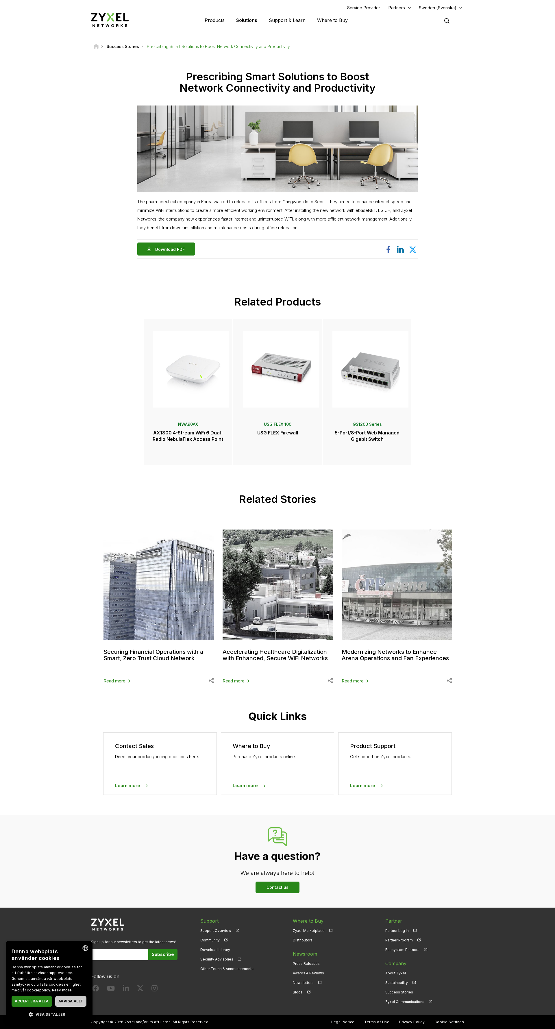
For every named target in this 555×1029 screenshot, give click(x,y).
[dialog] (49, 982)
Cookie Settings (449, 1022)
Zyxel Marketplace (309, 930)
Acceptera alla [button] (32, 1001)
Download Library (215, 949)
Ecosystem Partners (402, 949)
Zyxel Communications (404, 1002)
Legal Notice (343, 1022)
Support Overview (215, 930)
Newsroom (305, 954)
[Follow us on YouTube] (111, 989)
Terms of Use (376, 1022)
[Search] (447, 21)
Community (210, 940)
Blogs (298, 992)
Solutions (246, 20)
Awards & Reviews (308, 973)
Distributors (302, 940)
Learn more (127, 785)
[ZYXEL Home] (110, 20)
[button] (49, 1014)
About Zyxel (395, 973)
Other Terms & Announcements (227, 969)
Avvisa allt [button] (70, 1001)
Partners (396, 7)
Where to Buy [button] (332, 20)
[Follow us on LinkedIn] (126, 989)
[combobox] (85, 948)
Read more (114, 681)
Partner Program (399, 940)
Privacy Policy (412, 1022)
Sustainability (396, 982)
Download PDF (170, 249)
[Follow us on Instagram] (154, 989)
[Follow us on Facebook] (95, 989)
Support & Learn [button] (287, 20)
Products (215, 20)
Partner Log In (397, 930)
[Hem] (96, 46)
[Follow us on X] (140, 989)
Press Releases (306, 963)
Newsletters (303, 982)
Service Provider (363, 7)
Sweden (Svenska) (437, 7)
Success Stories (399, 992)
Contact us (277, 887)
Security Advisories (216, 959)
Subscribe (163, 954)
